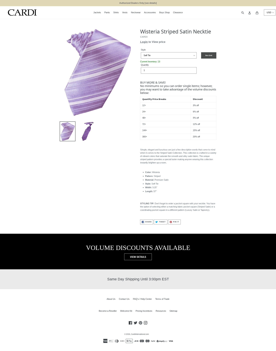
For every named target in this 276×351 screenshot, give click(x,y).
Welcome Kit (126, 311)
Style (143, 50)
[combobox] (246, 12)
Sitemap (173, 311)
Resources (161, 311)
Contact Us (124, 299)
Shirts (116, 12)
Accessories (150, 12)
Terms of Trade (162, 299)
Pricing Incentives (144, 311)
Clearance (178, 12)
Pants (107, 12)
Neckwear (136, 12)
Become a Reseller (108, 311)
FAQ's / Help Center (142, 299)
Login (144, 41)
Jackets (97, 12)
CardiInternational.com (140, 334)
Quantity (145, 65)
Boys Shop (164, 12)
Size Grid (208, 55)
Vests (125, 12)
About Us (111, 299)
